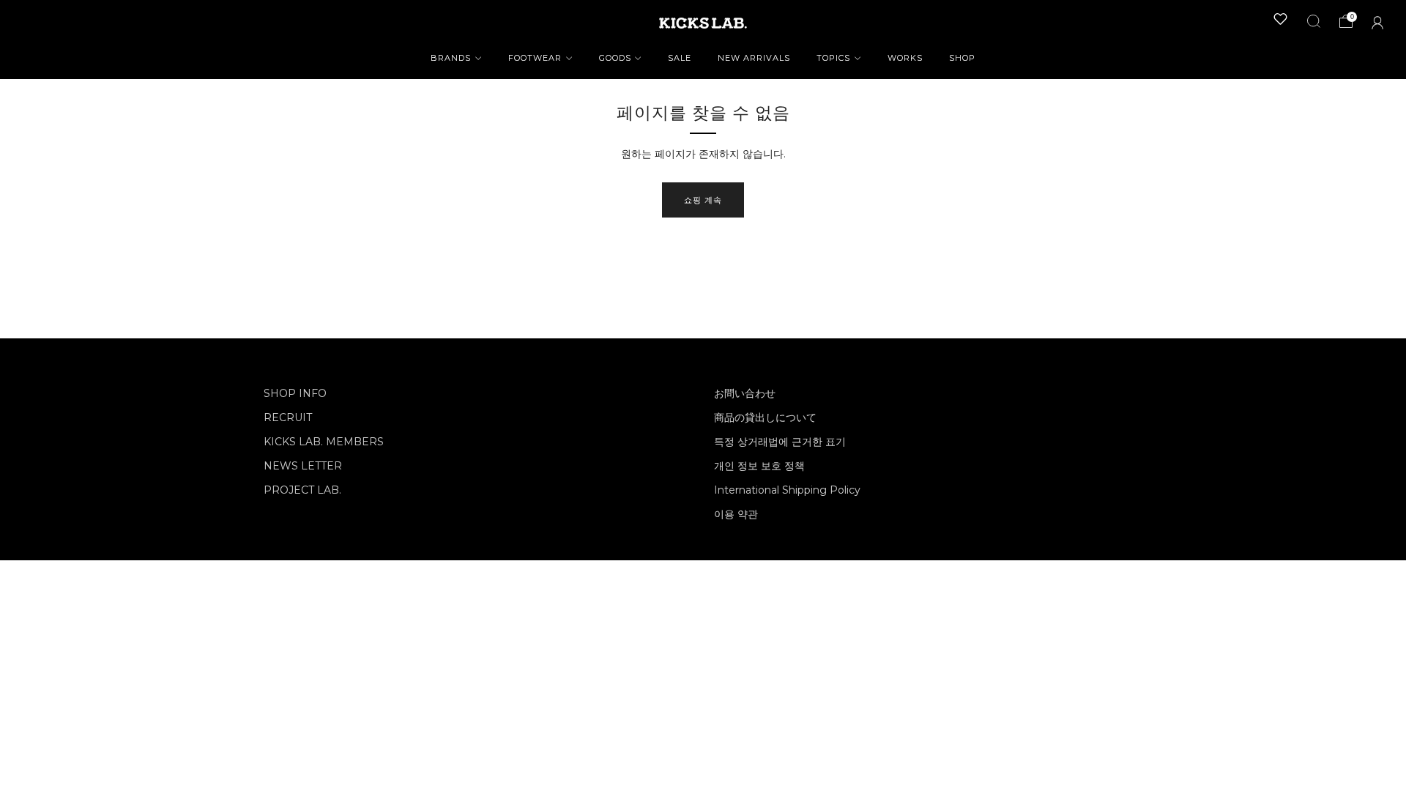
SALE (679, 58)
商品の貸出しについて (765, 417)
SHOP (962, 58)
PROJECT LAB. (302, 490)
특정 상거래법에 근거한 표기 (780, 441)
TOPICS (833, 58)
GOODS (615, 58)
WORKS (905, 58)
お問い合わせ (744, 393)
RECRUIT (288, 417)
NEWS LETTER (303, 465)
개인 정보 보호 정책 (759, 465)
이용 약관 (736, 514)
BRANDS (451, 58)
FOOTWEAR (535, 58)
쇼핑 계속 (703, 200)
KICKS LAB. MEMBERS (324, 441)
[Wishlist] (1281, 19)
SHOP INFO (295, 393)
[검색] (1313, 21)
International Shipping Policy (787, 490)
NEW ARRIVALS (754, 58)
